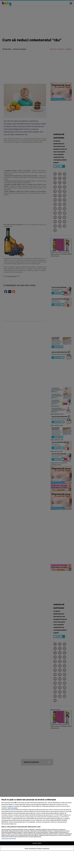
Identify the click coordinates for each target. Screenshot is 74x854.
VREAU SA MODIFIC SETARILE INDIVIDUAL (37, 848)
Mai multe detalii (13, 808)
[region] (37, 825)
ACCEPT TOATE (37, 843)
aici (60, 817)
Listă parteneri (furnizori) (8, 838)
